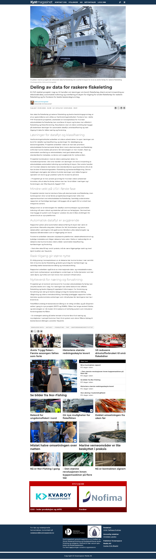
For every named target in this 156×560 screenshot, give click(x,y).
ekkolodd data (37, 327)
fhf (67, 327)
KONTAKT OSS (61, 2)
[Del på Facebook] (115, 108)
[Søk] (120, 2)
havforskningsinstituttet (82, 327)
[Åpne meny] (124, 2)
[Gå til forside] (41, 2)
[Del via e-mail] (124, 108)
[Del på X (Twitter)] (118, 108)
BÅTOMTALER (90, 2)
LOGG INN (102, 2)
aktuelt (49, 327)
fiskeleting (59, 327)
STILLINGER (73, 2)
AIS (81, 2)
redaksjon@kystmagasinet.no (42, 533)
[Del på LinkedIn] (121, 108)
